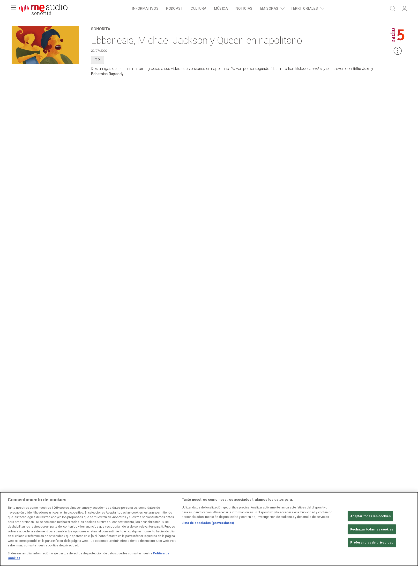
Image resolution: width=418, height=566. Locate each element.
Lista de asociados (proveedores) (208, 523)
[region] (209, 529)
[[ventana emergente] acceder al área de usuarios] (404, 9)
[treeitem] (145, 9)
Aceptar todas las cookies (370, 516)
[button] (13, 9)
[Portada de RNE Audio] (43, 9)
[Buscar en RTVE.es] (393, 9)
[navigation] (227, 9)
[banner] (43, 9)
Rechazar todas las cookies (371, 529)
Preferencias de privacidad (372, 542)
